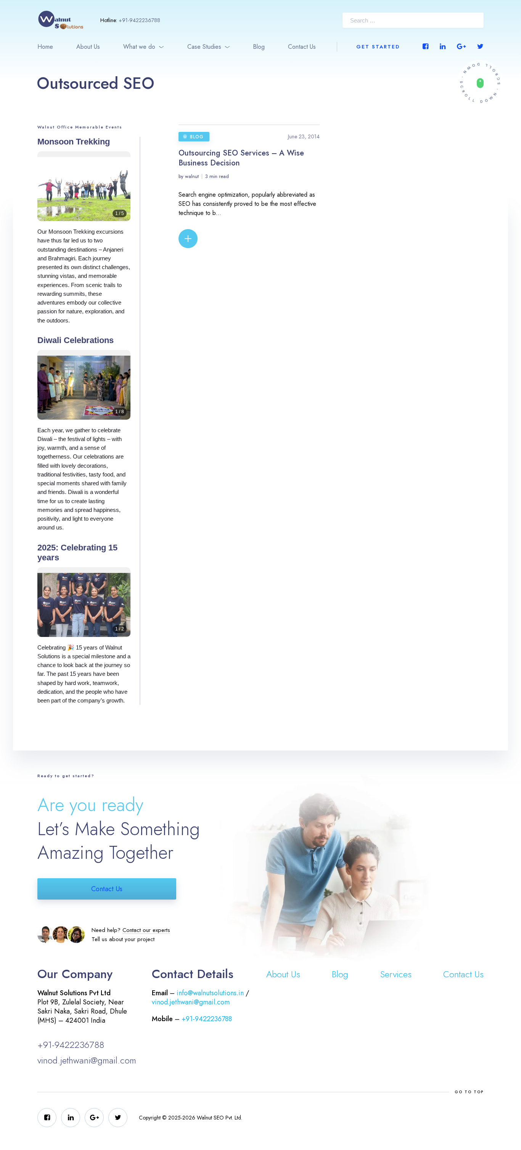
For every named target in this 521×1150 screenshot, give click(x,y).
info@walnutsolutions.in (210, 993)
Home (45, 46)
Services (396, 974)
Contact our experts (146, 930)
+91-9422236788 (139, 20)
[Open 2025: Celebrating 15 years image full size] (83, 608)
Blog (259, 46)
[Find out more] (480, 83)
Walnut (192, 176)
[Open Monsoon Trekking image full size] (83, 192)
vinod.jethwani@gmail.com (86, 1060)
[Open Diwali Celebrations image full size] (83, 390)
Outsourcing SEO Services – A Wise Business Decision (241, 158)
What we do (139, 46)
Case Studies (204, 46)
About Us (88, 46)
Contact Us (302, 46)
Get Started (378, 46)
